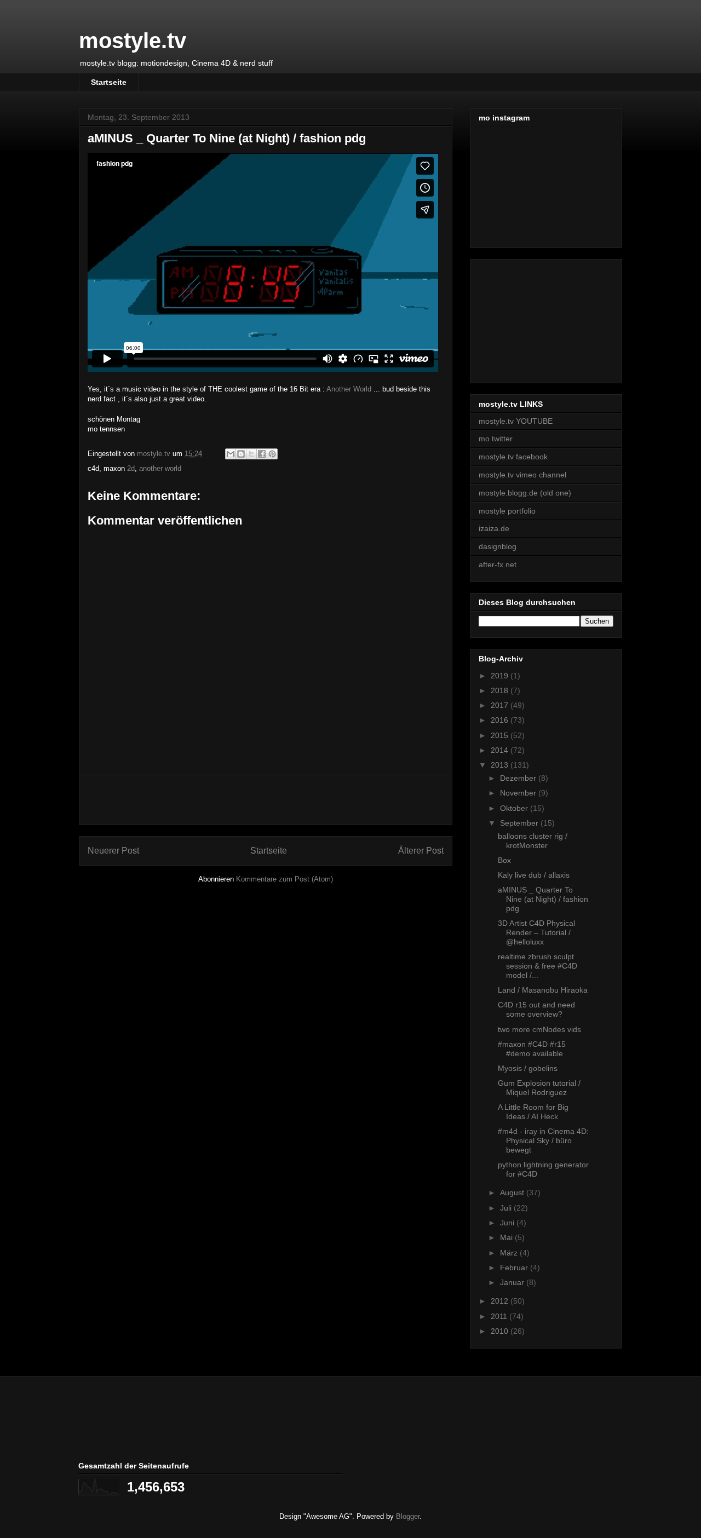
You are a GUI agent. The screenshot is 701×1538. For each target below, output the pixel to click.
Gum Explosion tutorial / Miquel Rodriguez (539, 1088)
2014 (500, 750)
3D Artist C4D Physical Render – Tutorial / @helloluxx (536, 932)
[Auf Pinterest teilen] (272, 453)
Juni (508, 1222)
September (520, 823)
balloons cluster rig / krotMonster (532, 841)
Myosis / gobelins (528, 1068)
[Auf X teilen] (251, 453)
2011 (500, 1316)
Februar (515, 1267)
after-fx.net (497, 564)
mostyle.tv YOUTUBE (516, 421)
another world (160, 468)
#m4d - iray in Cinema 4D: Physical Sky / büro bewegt (543, 1140)
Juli (507, 1207)
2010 (500, 1331)
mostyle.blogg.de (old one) (525, 492)
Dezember (519, 778)
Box (504, 860)
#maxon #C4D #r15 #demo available (532, 1049)
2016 (500, 720)
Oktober (515, 808)
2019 (500, 675)
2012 (500, 1301)
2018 (500, 690)
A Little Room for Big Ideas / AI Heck (533, 1112)
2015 (500, 735)
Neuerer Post (113, 850)
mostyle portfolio (507, 510)
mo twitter (496, 438)
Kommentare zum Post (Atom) (284, 879)
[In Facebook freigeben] (261, 453)
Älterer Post (421, 850)
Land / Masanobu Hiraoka (543, 990)
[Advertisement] (265, 800)
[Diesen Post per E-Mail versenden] (230, 453)
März (510, 1252)
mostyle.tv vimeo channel (522, 474)
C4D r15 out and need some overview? (536, 1009)
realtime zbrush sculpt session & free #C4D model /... (537, 966)
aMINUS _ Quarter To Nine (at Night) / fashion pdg (543, 899)
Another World (348, 389)
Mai (507, 1237)
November (519, 792)
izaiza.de (494, 528)
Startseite (109, 82)
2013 (500, 765)
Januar (513, 1282)
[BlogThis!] (240, 453)
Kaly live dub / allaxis (534, 875)
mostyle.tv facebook (513, 456)
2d (131, 468)
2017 (500, 705)
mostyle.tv (132, 40)
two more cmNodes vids (539, 1029)
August (513, 1192)
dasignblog (497, 546)
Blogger (408, 1516)
